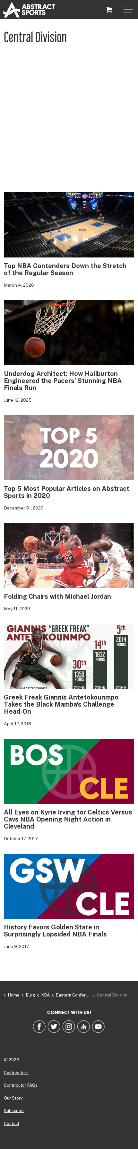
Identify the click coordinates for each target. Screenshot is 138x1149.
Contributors (16, 1072)
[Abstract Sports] (29, 10)
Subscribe (14, 1110)
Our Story (13, 1098)
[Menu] (128, 9)
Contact (11, 1123)
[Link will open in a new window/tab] (39, 1026)
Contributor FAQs (21, 1085)
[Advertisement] (69, 120)
